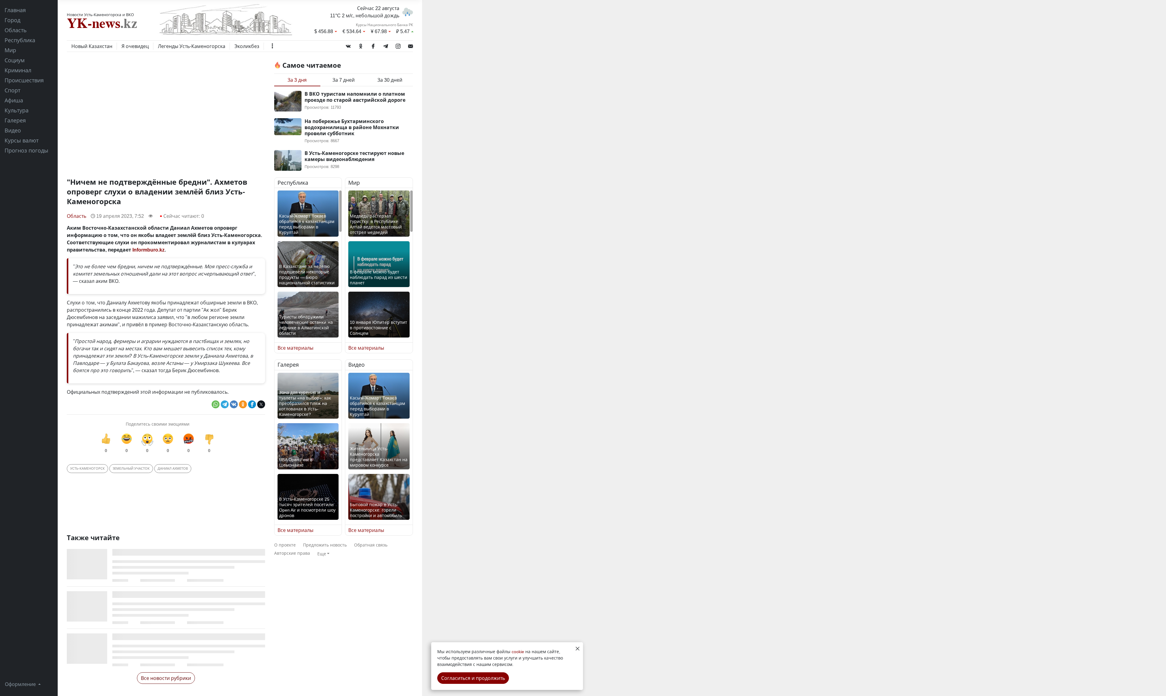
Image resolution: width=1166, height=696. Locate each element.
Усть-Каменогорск (87, 468)
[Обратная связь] (410, 45)
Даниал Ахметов (173, 468)
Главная (15, 10)
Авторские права (292, 553)
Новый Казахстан (91, 46)
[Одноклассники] (360, 45)
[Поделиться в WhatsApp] (216, 404)
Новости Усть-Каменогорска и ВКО (100, 14)
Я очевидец (135, 46)
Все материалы (295, 348)
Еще (321, 554)
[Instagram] (398, 45)
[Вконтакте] (348, 45)
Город (12, 20)
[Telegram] (385, 45)
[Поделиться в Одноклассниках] (243, 404)
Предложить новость (325, 545)
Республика (20, 40)
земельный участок (131, 468)
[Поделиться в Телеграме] (225, 404)
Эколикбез (246, 46)
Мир (10, 50)
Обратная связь (370, 545)
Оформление (21, 684)
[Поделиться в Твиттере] (261, 404)
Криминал (18, 70)
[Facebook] (373, 45)
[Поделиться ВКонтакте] (234, 404)
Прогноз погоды (26, 150)
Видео (13, 130)
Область (16, 30)
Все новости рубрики (166, 678)
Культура (17, 110)
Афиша (14, 100)
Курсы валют (22, 140)
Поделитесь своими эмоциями (157, 424)
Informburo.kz (148, 249)
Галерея (15, 120)
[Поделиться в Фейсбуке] (252, 404)
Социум (15, 60)
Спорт (12, 90)
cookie (518, 651)
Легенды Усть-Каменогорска (191, 46)
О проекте (285, 545)
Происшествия (24, 80)
